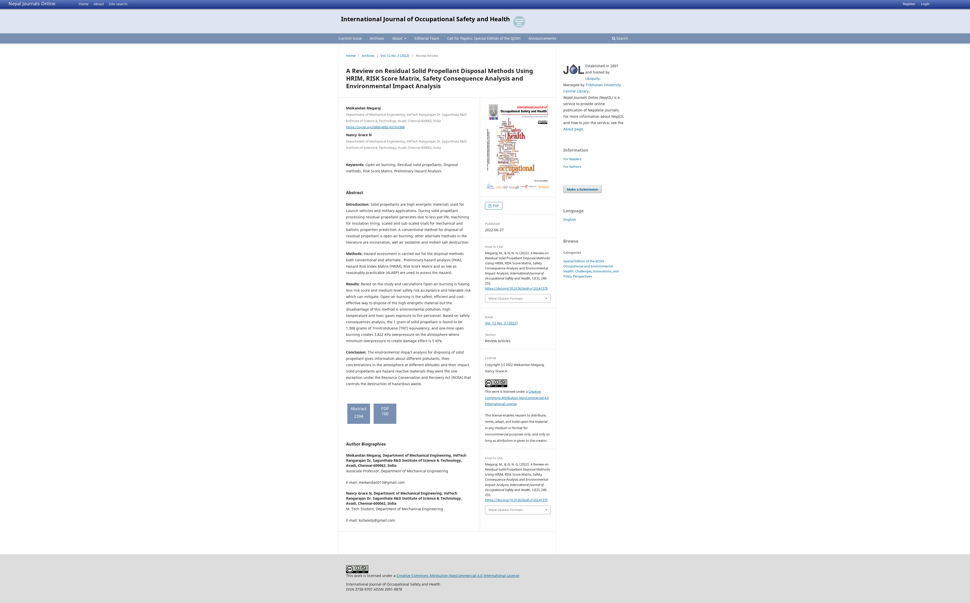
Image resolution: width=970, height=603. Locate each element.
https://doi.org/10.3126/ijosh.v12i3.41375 (516, 288)
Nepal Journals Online (32, 4)
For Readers (572, 159)
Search (621, 38)
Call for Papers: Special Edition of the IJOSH (483, 38)
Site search (118, 4)
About (99, 4)
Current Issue (350, 38)
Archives (377, 38)
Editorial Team (427, 38)
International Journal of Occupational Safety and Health (425, 19)
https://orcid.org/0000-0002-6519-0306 (375, 127)
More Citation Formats (506, 298)
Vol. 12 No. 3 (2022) (395, 55)
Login (925, 4)
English (569, 219)
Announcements (542, 38)
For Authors (572, 166)
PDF (495, 205)
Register (909, 4)
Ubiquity (592, 78)
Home (84, 4)
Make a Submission (582, 189)
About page (573, 129)
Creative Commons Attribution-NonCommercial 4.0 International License (517, 397)
